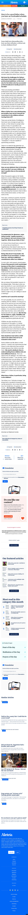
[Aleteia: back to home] (14, 2)
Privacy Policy (14, 908)
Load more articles (14, 590)
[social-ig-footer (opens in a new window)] (17, 890)
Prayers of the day (10, 657)
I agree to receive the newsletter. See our (14, 478)
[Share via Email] (19, 52)
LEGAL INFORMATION (14, 901)
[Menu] (5, 2)
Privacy (14, 910)
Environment (5, 779)
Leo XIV (4, 755)
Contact (14, 906)
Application (14, 872)
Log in (18, 540)
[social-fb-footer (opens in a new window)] (12, 890)
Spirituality (14, 863)
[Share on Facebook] (12, 52)
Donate (13, 5)
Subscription (14, 876)
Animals (4, 803)
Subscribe (5, 5)
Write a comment (14, 545)
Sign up (5, 481)
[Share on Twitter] (17, 52)
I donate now (7, 516)
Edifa (14, 18)
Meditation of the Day (11, 652)
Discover (14, 864)
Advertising (14, 879)
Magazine (14, 874)
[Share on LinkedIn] (15, 52)
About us (14, 899)
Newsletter (14, 870)
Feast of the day (9, 647)
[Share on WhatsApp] (22, 52)
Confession (5, 702)
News (14, 859)
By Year (14, 885)
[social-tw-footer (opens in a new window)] (15, 890)
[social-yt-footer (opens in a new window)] (10, 890)
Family (4, 730)
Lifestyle (3, 10)
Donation (14, 877)
